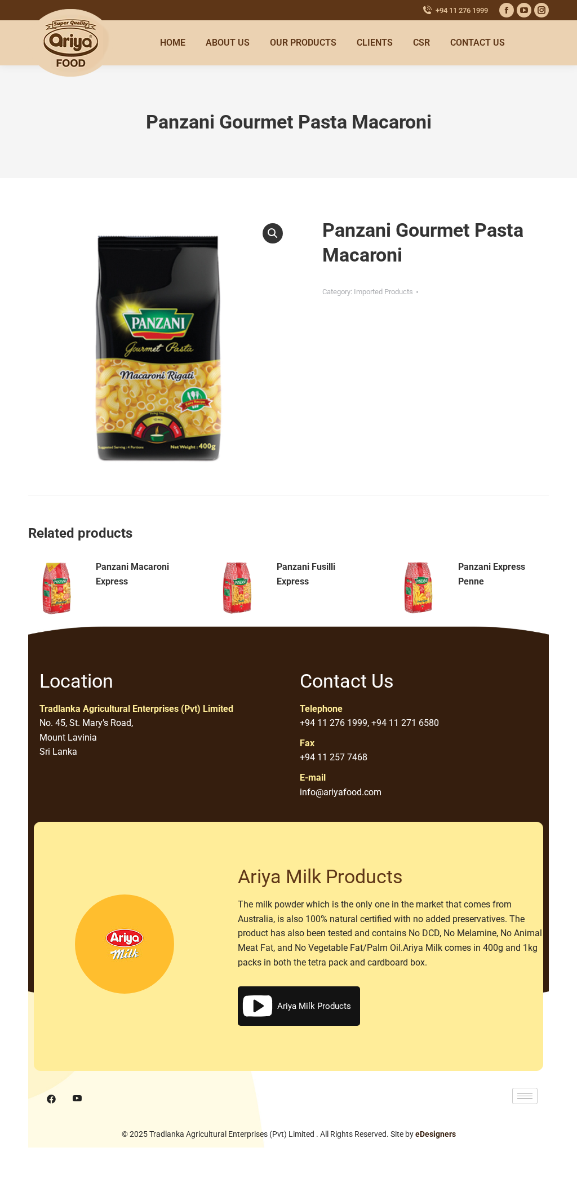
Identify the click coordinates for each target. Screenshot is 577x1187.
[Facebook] (51, 1099)
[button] (273, 233)
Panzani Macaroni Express (132, 574)
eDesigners (435, 1134)
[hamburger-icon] (525, 1096)
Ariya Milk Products (314, 1006)
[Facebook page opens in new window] (506, 10)
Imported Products (383, 291)
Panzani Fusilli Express (306, 574)
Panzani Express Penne (491, 574)
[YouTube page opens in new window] (524, 10)
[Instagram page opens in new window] (541, 10)
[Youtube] (77, 1099)
